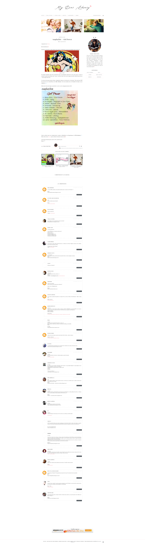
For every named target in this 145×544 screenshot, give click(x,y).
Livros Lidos (57, 15)
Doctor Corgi (52, 213)
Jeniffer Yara (50, 492)
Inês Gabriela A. (51, 377)
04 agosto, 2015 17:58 (77, 433)
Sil (48, 410)
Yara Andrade (51, 187)
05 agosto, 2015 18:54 (77, 470)
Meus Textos (49, 15)
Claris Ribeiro (51, 241)
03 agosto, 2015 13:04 (77, 209)
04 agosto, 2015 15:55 (77, 410)
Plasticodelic (52, 247)
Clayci (49, 263)
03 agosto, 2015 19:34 (77, 343)
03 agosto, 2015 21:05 (77, 362)
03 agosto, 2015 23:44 (77, 377)
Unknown (50, 281)
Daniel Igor (50, 227)
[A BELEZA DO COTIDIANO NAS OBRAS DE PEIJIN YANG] (94, 25)
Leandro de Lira (51, 362)
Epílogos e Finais (50, 465)
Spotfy (49, 136)
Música (64, 15)
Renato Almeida (51, 401)
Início (42, 15)
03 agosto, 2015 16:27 (77, 294)
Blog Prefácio (50, 415)
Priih (49, 320)
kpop (74, 148)
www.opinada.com (50, 300)
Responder (79, 194)
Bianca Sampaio (51, 459)
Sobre (77, 15)
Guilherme (50, 352)
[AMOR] (51, 25)
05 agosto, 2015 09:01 (77, 459)
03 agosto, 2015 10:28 (77, 187)
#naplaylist (63, 148)
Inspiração (71, 15)
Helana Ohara (51, 333)
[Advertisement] (94, 98)
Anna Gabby (50, 449)
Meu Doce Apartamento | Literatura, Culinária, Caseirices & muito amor (59, 314)
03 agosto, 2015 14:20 (77, 241)
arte (99, 72)
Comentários (62, 41)
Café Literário (90, 72)
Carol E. (49, 421)
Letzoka (49, 343)
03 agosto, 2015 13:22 (77, 218)
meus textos (99, 74)
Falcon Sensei (51, 209)
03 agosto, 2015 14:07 (77, 227)
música (77, 148)
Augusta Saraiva (51, 294)
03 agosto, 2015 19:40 (77, 352)
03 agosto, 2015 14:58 (77, 263)
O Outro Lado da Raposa (53, 198)
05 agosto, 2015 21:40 (77, 481)
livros (90, 74)
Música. (48, 43)
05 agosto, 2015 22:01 (77, 492)
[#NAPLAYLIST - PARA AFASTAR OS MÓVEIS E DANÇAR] (72, 25)
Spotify (81, 148)
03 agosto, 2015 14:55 (77, 252)
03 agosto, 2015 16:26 (77, 281)
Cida (49, 481)
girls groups (69, 148)
